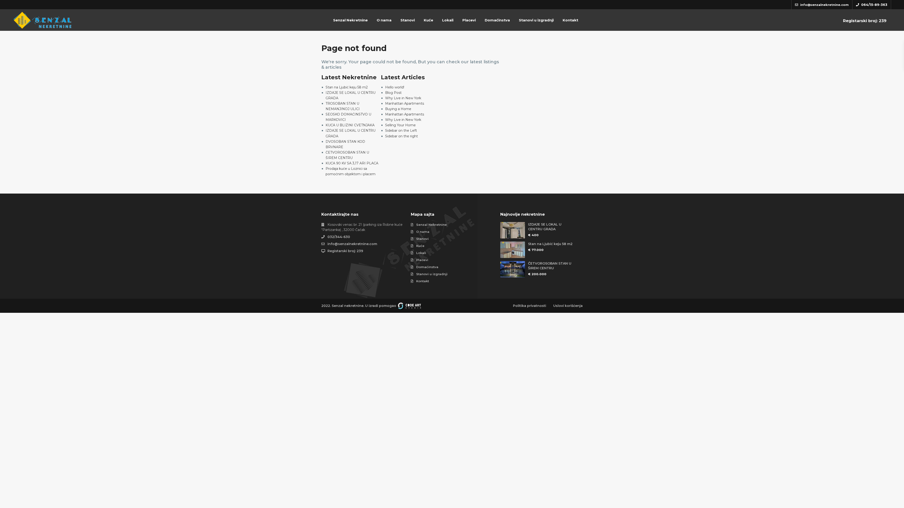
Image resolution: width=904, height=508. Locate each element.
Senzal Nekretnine (350, 20)
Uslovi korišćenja (568, 306)
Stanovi (407, 20)
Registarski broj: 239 (864, 20)
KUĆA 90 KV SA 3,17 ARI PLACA (352, 163)
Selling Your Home (400, 125)
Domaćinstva (497, 20)
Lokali (447, 20)
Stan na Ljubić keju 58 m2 (347, 87)
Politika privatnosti (529, 306)
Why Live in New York (403, 98)
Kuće (428, 20)
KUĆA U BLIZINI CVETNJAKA (350, 125)
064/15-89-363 (874, 5)
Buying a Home (398, 109)
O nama (384, 20)
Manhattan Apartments (404, 103)
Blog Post (393, 93)
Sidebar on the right (401, 136)
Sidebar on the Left (401, 130)
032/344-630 (338, 237)
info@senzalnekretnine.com (352, 244)
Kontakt (570, 20)
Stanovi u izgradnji (536, 20)
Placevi (469, 20)
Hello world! (394, 87)
